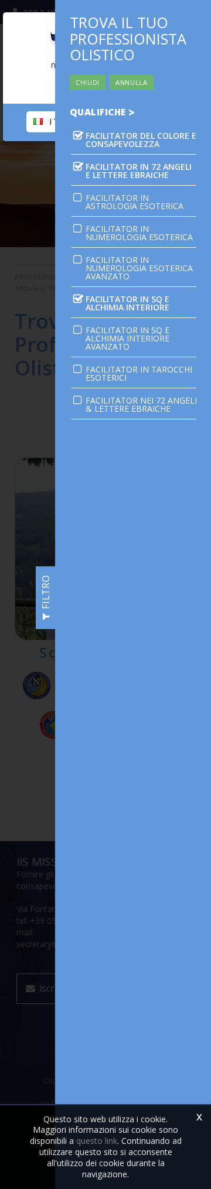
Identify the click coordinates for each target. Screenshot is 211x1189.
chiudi (88, 82)
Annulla (131, 82)
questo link (96, 1140)
